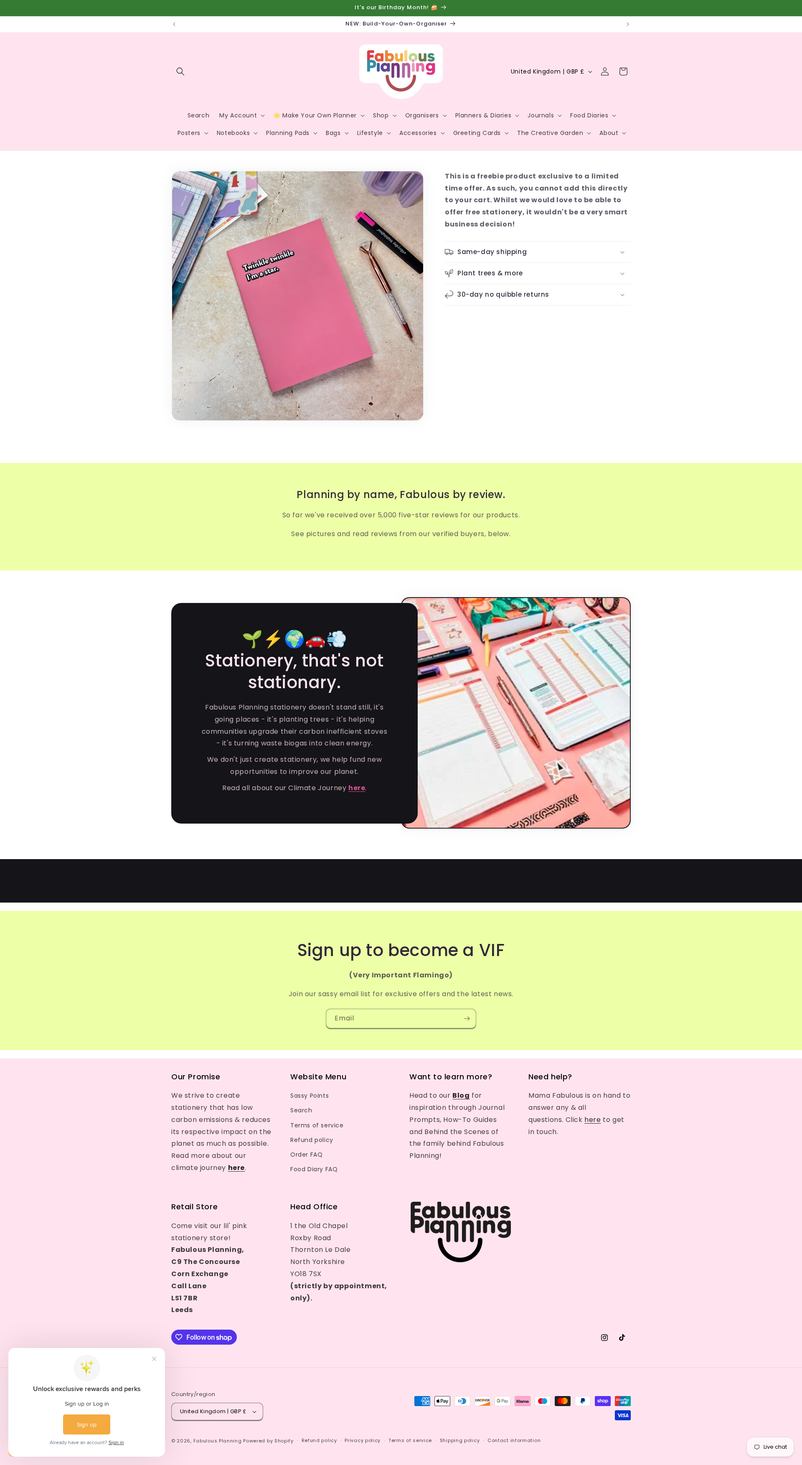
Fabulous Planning (217, 1440)
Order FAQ (306, 1154)
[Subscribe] (466, 1018)
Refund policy (311, 1140)
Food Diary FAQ (314, 1169)
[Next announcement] (628, 24)
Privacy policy (363, 1440)
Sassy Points (309, 1095)
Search (301, 1110)
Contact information (514, 1440)
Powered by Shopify (268, 1440)
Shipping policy (460, 1440)
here (592, 1119)
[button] (180, 71)
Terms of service (317, 1125)
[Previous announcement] (174, 24)
